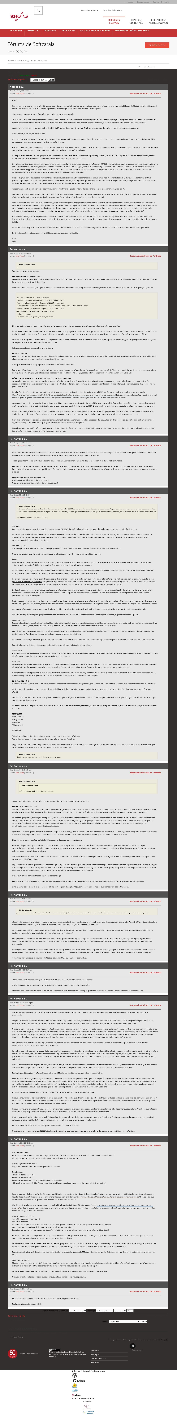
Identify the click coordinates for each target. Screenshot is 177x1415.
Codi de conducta (98, 1358)
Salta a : (105, 1321)
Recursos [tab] (114, 21)
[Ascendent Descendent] (124, 1310)
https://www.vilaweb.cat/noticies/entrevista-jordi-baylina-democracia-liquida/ (108, 1197)
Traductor (16, 30)
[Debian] (88, 1395)
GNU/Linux (42, 60)
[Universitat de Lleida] (88, 1406)
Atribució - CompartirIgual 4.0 (61, 1354)
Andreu (27, 75)
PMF (139, 67)
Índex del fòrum (15, 60)
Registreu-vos (157, 45)
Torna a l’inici (166, 245)
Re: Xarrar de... (18, 249)
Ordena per (91, 1310)
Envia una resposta (16, 79)
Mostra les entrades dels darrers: (56, 1310)
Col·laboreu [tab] (158, 21)
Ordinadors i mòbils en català (132, 30)
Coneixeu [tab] (136, 21)
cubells (34, 75)
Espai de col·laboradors (112, 10)
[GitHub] (88, 1380)
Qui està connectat (22, 1329)
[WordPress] (88, 1375)
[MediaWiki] (88, 1385)
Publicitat (95, 1362)
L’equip (111, 1340)
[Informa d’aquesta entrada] (165, 93)
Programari (29, 60)
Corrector (32, 30)
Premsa (156, 2)
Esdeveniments (143, 2)
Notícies (130, 2)
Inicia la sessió (149, 67)
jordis (21, 75)
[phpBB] (88, 1390)
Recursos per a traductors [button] (95, 30)
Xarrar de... (15, 72)
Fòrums (166, 2)
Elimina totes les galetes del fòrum (129, 1340)
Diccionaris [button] (50, 30)
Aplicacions (68, 30)
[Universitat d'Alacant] (88, 1412)
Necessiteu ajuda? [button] (89, 10)
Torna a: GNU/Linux (17, 1320)
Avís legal (95, 1354)
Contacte (95, 1350)
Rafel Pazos (20, 93)
